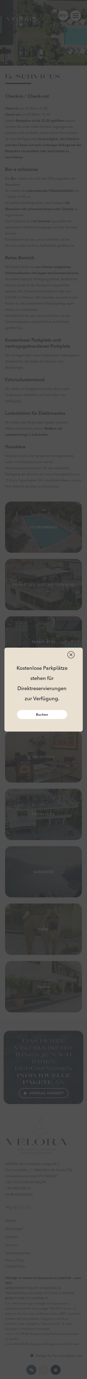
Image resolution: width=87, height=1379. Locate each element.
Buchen (42, 714)
